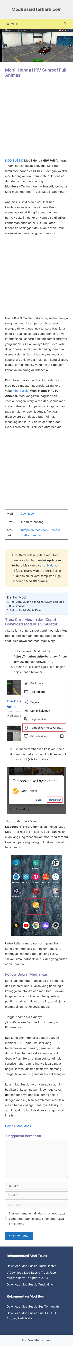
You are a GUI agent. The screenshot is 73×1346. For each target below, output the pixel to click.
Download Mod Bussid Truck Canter (31, 1266)
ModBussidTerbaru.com (37, 9)
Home (9, 1126)
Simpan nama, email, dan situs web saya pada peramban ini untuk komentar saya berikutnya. (37, 1218)
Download (27, 513)
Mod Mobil (23, 1126)
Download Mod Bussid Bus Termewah (33, 1306)
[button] (65, 24)
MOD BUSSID (14, 160)
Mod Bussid (21, 390)
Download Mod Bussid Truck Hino (30, 1284)
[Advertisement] (36, 119)
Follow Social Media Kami (25, 610)
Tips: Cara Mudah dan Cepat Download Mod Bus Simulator (36, 604)
